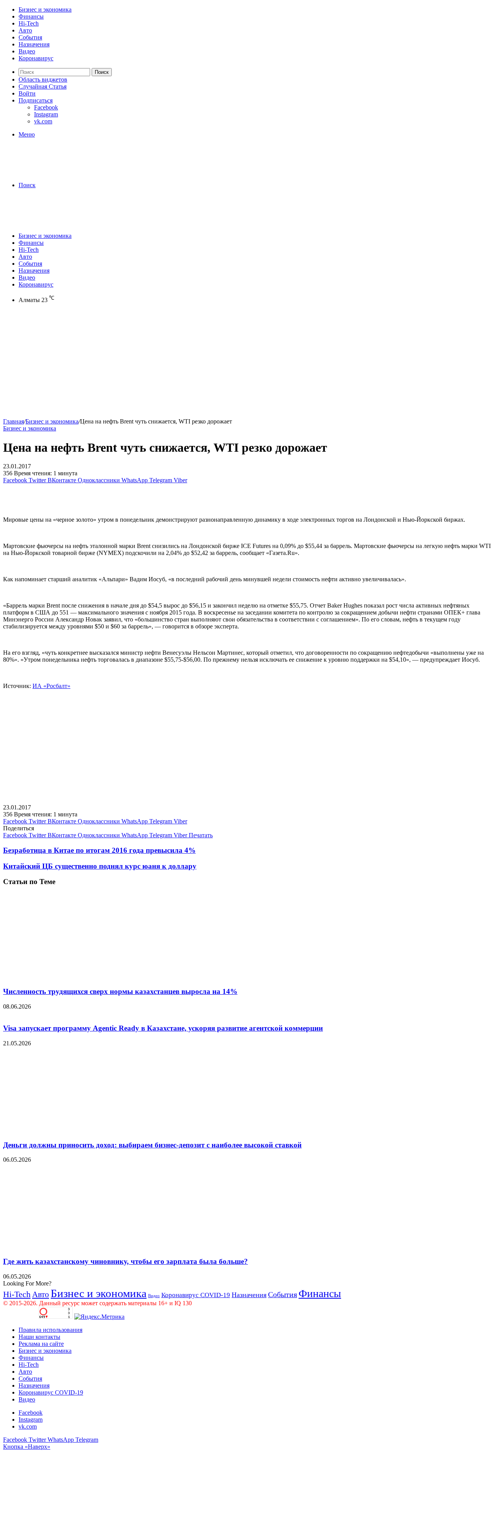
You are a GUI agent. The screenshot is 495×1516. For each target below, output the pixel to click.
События (30, 37)
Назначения (34, 44)
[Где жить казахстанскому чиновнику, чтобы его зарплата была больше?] (78, 1246)
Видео (27, 51)
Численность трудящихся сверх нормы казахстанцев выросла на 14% (120, 991)
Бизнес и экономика (45, 9)
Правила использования (50, 1329)
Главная (13, 421)
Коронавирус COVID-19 (195, 1295)
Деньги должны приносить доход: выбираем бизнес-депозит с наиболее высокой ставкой (152, 1145)
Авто (25, 30)
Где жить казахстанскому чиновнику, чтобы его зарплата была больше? (125, 1261)
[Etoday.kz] (61, 172)
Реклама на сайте (41, 1343)
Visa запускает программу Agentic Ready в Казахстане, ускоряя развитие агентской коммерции (163, 1028)
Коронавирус (36, 58)
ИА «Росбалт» (51, 686)
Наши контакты (39, 1336)
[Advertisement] (235, 364)
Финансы (31, 16)
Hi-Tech (29, 23)
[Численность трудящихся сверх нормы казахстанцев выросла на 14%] (78, 976)
